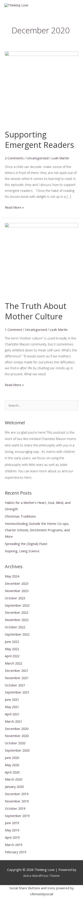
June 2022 (12, 641)
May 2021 (12, 707)
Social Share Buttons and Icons (32, 888)
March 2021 (13, 721)
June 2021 (12, 699)
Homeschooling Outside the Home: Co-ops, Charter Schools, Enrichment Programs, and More (37, 530)
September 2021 (17, 692)
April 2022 (12, 656)
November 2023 (17, 590)
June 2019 (12, 823)
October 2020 (15, 743)
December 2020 (16, 728)
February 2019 (15, 852)
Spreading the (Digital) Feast (26, 543)
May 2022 (12, 649)
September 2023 (17, 605)
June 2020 (12, 757)
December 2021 (16, 670)
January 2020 (14, 786)
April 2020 (12, 772)
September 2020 (17, 750)
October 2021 (15, 685)
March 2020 (13, 779)
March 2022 (13, 663)
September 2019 (17, 815)
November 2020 (17, 735)
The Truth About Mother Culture (35, 311)
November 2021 (17, 678)
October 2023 (15, 598)
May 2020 (12, 765)
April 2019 (12, 837)
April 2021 (12, 714)
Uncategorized (37, 158)
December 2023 (16, 583)
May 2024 (12, 576)
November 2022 (17, 619)
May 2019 (12, 830)
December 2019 (16, 794)
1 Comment (13, 329)
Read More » (14, 207)
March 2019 (13, 844)
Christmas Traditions (20, 516)
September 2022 (17, 634)
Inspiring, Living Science (22, 551)
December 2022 (16, 612)
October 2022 (15, 627)
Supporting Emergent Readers (39, 139)
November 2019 (17, 801)
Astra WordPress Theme (41, 875)
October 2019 (15, 808)
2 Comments (14, 158)
